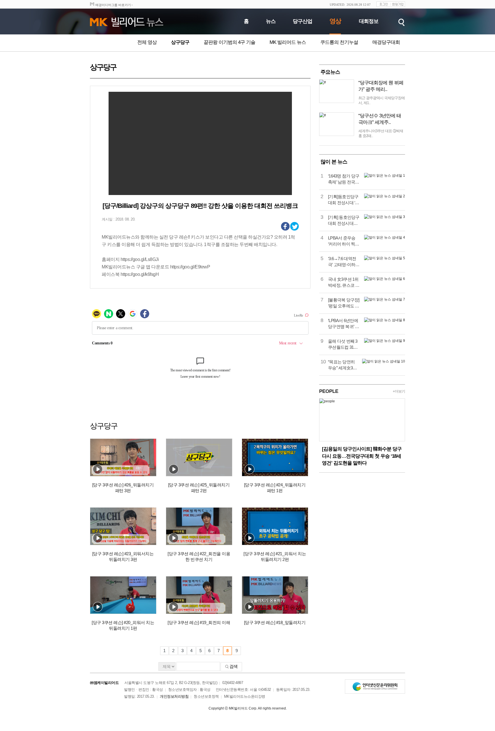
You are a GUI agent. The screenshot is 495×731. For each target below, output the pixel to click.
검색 (233, 666)
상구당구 (180, 42)
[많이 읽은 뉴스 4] (384, 237)
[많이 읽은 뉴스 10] (383, 361)
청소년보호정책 (206, 696)
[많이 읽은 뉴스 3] (384, 217)
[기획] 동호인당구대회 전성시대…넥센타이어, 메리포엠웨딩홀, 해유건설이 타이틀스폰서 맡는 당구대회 (344, 220)
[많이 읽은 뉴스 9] (384, 341)
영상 (335, 21)
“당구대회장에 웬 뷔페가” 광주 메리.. (380, 86)
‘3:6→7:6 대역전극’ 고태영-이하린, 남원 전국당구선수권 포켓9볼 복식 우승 (344, 262)
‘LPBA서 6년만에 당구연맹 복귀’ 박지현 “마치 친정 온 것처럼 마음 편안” (344, 324)
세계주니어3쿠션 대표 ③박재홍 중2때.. (380, 133)
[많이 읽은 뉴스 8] (384, 320)
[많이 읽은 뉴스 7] (384, 299)
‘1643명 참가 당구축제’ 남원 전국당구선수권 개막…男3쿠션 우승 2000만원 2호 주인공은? (343, 179)
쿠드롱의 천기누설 (339, 42)
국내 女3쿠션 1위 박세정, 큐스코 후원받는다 (344, 282)
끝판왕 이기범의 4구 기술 (229, 42)
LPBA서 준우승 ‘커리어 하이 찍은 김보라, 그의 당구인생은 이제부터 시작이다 (344, 241)
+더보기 (399, 391)
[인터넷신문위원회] (375, 686)
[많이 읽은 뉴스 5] (384, 258)
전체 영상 (147, 42)
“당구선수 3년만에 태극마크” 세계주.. (379, 119)
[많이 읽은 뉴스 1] (384, 176)
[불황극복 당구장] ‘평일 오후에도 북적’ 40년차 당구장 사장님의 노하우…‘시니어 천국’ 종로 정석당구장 (344, 303)
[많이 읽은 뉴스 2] (384, 196)
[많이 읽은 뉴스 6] (384, 279)
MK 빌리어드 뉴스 (288, 42)
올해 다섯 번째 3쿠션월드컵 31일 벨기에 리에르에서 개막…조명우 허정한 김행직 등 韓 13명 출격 (343, 344)
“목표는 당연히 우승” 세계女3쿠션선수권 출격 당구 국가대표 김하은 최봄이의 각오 (343, 365)
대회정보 (368, 21)
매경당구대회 (386, 42)
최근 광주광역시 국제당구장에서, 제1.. (381, 100)
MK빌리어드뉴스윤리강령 (244, 696)
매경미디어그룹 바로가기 (113, 5)
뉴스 (271, 21)
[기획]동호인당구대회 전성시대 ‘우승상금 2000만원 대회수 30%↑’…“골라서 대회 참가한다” (343, 200)
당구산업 (302, 21)
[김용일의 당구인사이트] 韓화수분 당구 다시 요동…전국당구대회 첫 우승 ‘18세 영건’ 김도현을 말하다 (362, 456)
